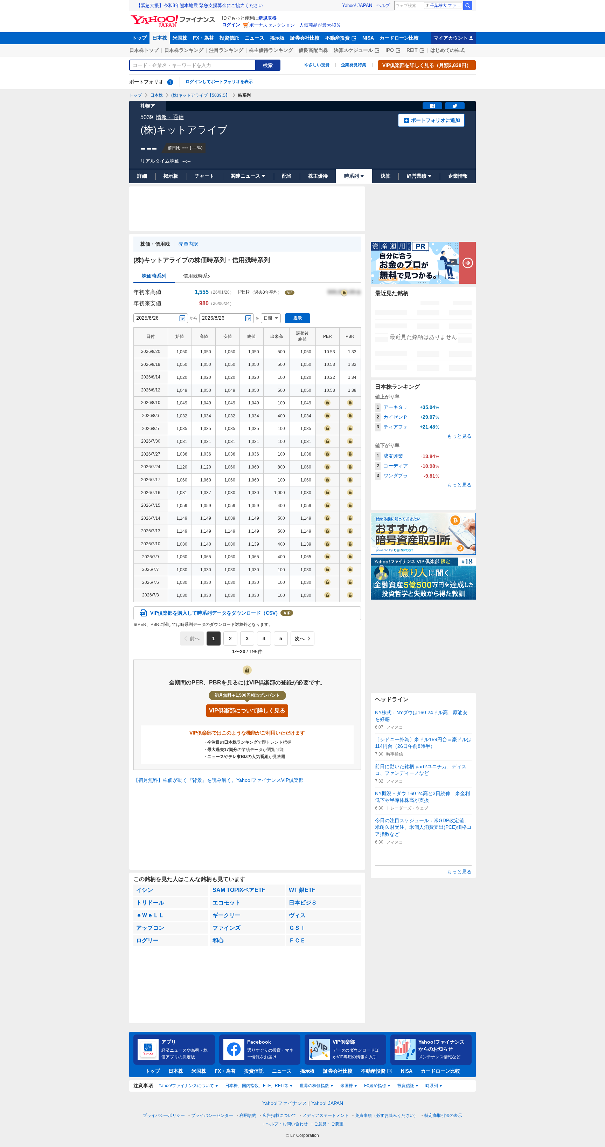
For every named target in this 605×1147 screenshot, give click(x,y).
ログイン (231, 24)
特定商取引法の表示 (443, 1115)
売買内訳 (188, 244)
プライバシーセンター (212, 1115)
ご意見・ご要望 (328, 1123)
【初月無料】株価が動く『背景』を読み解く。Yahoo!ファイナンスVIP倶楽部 (218, 780)
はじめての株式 (447, 50)
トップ (139, 38)
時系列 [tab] (431, 1085)
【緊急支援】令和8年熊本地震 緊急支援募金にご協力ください (199, 5)
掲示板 (277, 38)
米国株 (180, 38)
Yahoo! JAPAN (357, 5)
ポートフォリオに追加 (435, 120)
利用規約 (247, 1115)
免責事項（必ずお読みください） (386, 1115)
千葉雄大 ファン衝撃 (446, 5)
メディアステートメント (325, 1115)
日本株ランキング (183, 50)
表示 (297, 318)
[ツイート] (455, 105)
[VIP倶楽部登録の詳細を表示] (344, 292)
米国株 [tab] (346, 1085)
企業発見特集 (353, 64)
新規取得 (267, 18)
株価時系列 (154, 276)
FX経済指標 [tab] (375, 1085)
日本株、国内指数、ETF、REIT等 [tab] (256, 1085)
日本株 (159, 38)
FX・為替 (203, 38)
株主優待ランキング (271, 50)
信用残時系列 (198, 276)
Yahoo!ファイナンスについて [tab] (186, 1085)
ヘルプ (383, 5)
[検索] (467, 5)
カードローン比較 (399, 38)
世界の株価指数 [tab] (314, 1085)
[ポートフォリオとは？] (170, 82)
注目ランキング (226, 50)
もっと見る (459, 436)
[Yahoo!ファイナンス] (173, 17)
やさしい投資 (316, 64)
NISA (368, 38)
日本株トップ (144, 50)
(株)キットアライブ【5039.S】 (200, 95)
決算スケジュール (353, 50)
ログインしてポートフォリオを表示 (219, 81)
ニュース (254, 38)
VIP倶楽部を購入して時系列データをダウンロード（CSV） (215, 613)
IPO (389, 50)
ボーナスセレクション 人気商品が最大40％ (295, 25)
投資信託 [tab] (405, 1085)
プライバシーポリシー (164, 1115)
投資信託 (229, 38)
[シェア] (432, 105)
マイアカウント (450, 38)
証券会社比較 (305, 38)
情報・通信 (170, 117)
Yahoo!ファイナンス (284, 1103)
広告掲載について (279, 1115)
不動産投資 (337, 38)
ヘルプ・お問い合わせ (287, 1123)
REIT (412, 50)
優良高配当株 (313, 50)
